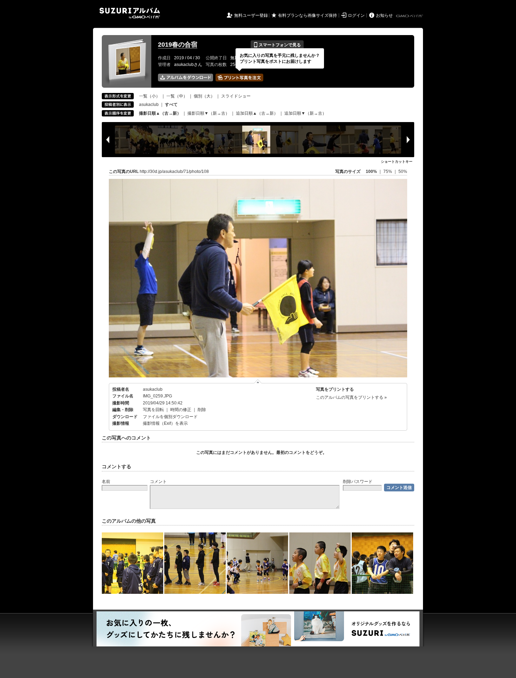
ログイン (356, 15)
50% (402, 171)
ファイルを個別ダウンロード (170, 416)
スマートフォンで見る (277, 44)
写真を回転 (153, 409)
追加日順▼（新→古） (305, 113)
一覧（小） (149, 96)
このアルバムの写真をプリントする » (351, 397)
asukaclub (149, 104)
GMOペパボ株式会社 (410, 16)
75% (388, 171)
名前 (106, 481)
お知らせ (384, 15)
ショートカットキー (396, 161)
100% (371, 171)
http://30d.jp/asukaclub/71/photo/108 (174, 171)
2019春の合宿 (177, 44)
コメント (158, 481)
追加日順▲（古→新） (257, 113)
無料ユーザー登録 (251, 15)
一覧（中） (176, 96)
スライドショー (236, 96)
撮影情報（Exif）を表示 (165, 423)
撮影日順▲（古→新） (160, 113)
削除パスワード (357, 481)
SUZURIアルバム (129, 13)
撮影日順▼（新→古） (208, 113)
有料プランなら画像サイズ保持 (307, 15)
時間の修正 (180, 409)
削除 (202, 409)
